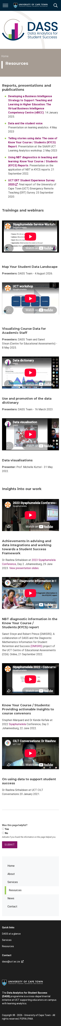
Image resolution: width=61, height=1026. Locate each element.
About (11, 874)
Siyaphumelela (17, 724)
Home (11, 865)
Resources (15, 890)
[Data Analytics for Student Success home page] (30, 30)
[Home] (22, 982)
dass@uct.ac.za (11, 961)
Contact (12, 906)
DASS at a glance (11, 933)
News (10, 898)
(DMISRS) (36, 646)
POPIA (23, 1018)
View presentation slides (24, 568)
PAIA (30, 1018)
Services (12, 882)
